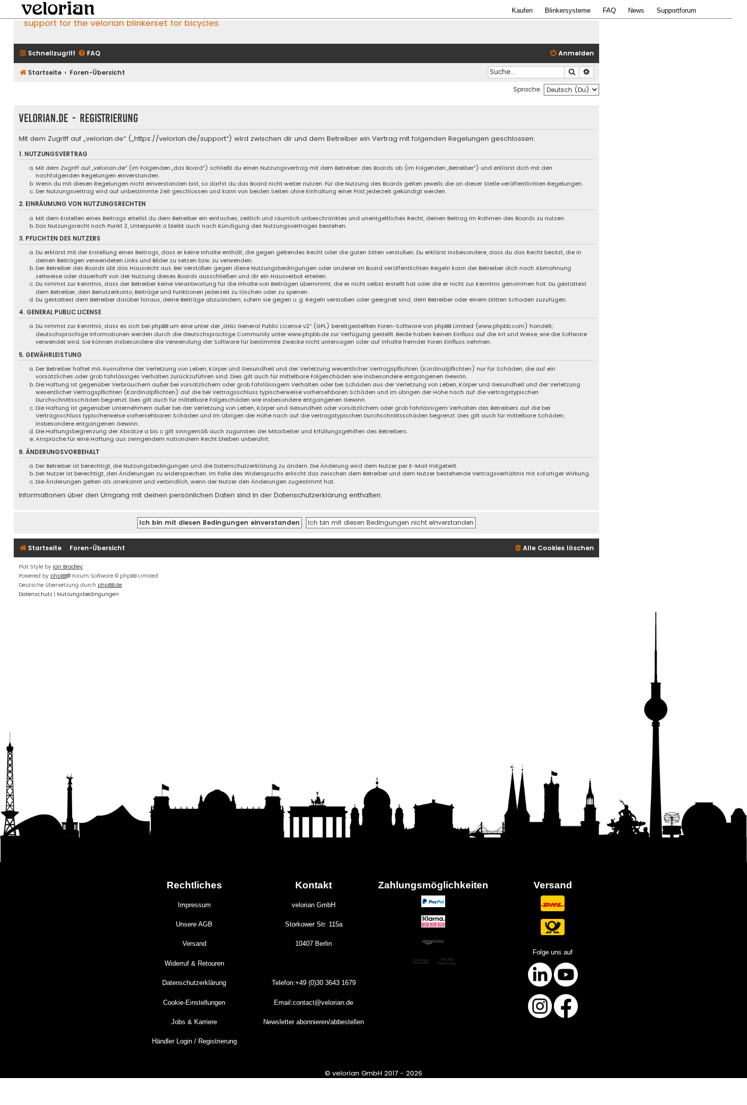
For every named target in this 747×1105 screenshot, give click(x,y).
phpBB (58, 576)
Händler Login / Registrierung (194, 1041)
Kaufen (522, 10)
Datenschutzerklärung (194, 983)
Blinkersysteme (567, 10)
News (636, 10)
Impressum (194, 905)
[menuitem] (89, 54)
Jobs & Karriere (194, 1022)
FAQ (609, 10)
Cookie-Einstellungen (194, 1002)
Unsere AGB (194, 924)
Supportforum (676, 10)
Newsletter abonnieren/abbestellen (313, 1022)
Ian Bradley (68, 567)
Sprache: (527, 89)
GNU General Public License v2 (266, 326)
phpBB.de (110, 585)
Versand (194, 943)
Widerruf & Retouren (194, 963)
